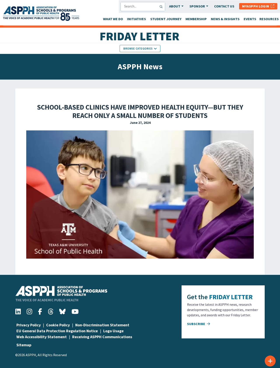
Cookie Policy (58, 324)
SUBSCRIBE (196, 324)
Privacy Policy (28, 324)
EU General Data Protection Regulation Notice (57, 330)
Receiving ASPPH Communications (102, 336)
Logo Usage (113, 330)
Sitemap (23, 344)
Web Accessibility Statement (41, 336)
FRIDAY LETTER (231, 297)
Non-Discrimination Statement (102, 324)
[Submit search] (162, 6)
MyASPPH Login (256, 6)
